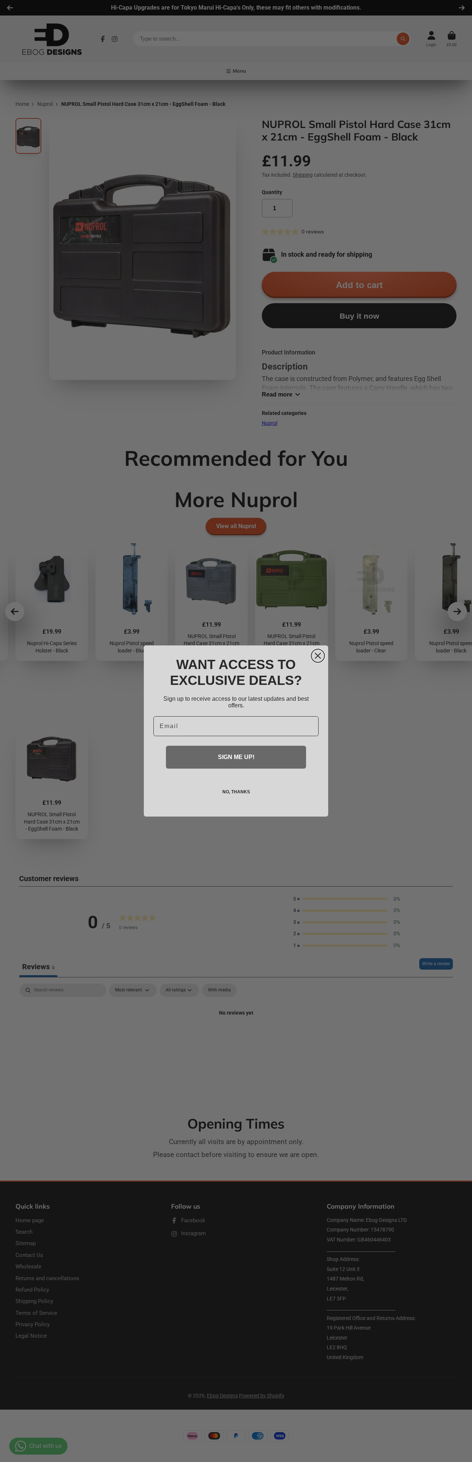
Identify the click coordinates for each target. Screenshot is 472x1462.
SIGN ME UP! (236, 757)
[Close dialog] (317, 655)
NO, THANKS (236, 791)
